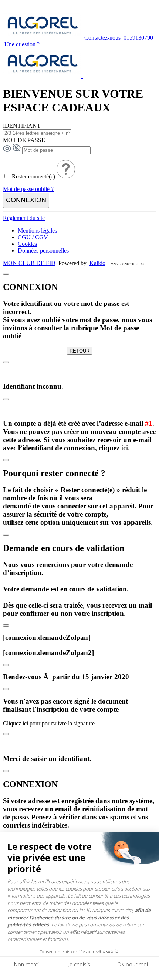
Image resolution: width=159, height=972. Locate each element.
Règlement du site (24, 218)
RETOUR (79, 351)
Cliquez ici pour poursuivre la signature (49, 723)
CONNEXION (26, 200)
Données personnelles (43, 250)
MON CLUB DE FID (29, 263)
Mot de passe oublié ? (28, 189)
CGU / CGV (33, 237)
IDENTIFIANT (22, 126)
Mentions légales (37, 230)
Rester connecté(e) (33, 176)
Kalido (97, 263)
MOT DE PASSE (24, 140)
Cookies (27, 244)
